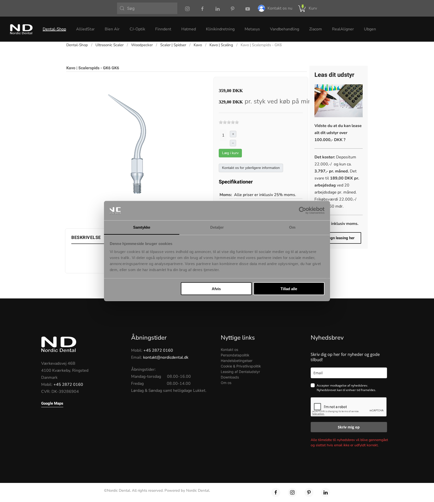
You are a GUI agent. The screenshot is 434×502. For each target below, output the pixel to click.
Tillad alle (289, 289)
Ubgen (370, 29)
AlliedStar (85, 29)
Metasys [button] (252, 29)
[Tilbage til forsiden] (21, 29)
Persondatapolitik (235, 355)
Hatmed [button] (188, 29)
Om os (226, 383)
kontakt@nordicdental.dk (165, 357)
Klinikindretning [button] (220, 29)
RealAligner (343, 29)
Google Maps (52, 403)
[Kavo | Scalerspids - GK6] (135, 146)
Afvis (216, 289)
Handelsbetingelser (236, 360)
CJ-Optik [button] (137, 29)
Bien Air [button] (112, 29)
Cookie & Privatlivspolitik (241, 366)
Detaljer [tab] (217, 227)
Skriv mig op (349, 427)
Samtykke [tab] (141, 227)
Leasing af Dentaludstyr (240, 371)
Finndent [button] (163, 29)
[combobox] (147, 8)
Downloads (230, 377)
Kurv (313, 8)
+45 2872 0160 (68, 384)
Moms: (226, 195)
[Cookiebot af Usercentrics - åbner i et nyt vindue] (302, 210)
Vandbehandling (284, 29)
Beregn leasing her (338, 238)
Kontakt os (229, 349)
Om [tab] (292, 227)
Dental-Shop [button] (54, 29)
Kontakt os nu (279, 8)
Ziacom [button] (315, 29)
